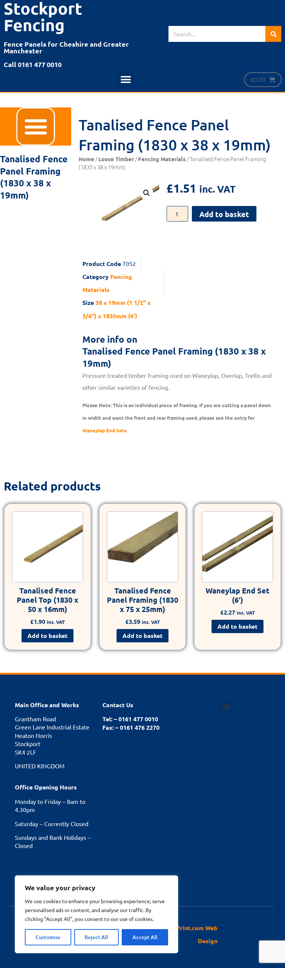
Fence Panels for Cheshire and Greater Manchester (66, 47)
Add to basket (224, 214)
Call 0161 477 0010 (33, 64)
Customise (48, 937)
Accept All (144, 937)
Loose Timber (116, 159)
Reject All (96, 937)
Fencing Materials (162, 159)
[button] (125, 79)
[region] (96, 914)
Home (86, 159)
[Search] (273, 34)
